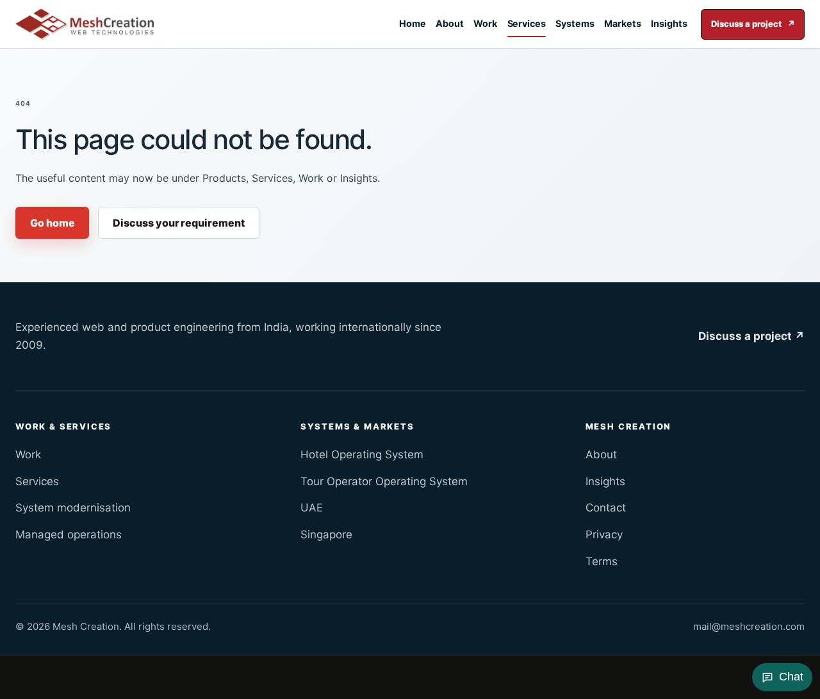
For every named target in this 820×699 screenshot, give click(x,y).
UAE (311, 507)
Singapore (326, 534)
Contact (606, 507)
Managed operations (68, 534)
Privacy (604, 534)
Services (526, 23)
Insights (669, 23)
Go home (52, 222)
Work (485, 23)
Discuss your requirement (178, 222)
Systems (574, 23)
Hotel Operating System (361, 454)
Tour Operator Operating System (384, 481)
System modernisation (73, 507)
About (450, 23)
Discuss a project (753, 24)
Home (412, 23)
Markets (622, 23)
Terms (602, 561)
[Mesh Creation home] (84, 24)
